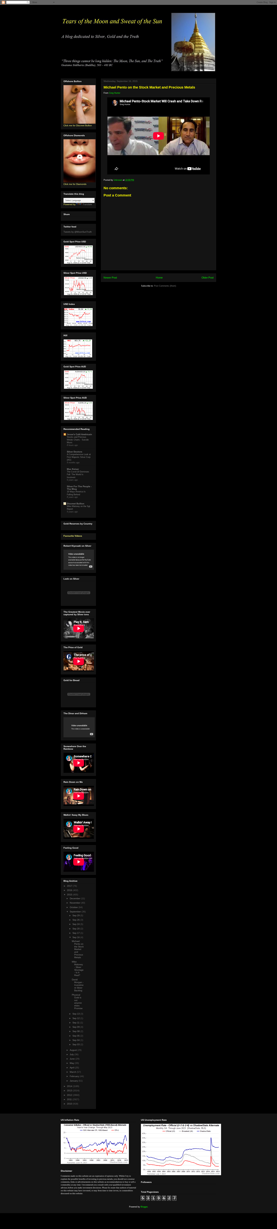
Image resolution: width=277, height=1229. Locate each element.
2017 (70, 886)
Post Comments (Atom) (165, 286)
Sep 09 (76, 1027)
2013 (70, 1090)
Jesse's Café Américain (79, 434)
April (72, 1067)
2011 (69, 1099)
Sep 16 (76, 937)
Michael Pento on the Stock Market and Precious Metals (78, 949)
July (72, 1054)
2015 (70, 894)
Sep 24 (76, 924)
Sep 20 (76, 928)
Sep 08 (76, 1031)
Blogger (144, 1207)
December (75, 898)
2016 (70, 890)
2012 (70, 1095)
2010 (70, 1103)
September (76, 911)
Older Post (207, 277)
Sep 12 (76, 1018)
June (72, 1058)
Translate (87, 204)
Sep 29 (76, 915)
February (75, 1076)
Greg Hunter (114, 93)
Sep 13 (76, 1013)
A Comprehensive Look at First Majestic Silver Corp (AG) (79, 457)
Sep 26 (76, 919)
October (74, 907)
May (72, 1063)
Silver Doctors (74, 451)
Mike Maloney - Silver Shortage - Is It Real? (78, 968)
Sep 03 (76, 1044)
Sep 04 (76, 1040)
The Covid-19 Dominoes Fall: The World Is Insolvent (78, 474)
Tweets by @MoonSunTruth (77, 232)
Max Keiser (73, 469)
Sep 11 (76, 1022)
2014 (70, 1086)
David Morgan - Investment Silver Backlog (78, 985)
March (73, 1072)
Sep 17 (76, 933)
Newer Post (110, 277)
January (74, 1080)
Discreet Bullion (75, 503)
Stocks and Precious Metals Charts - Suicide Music (78, 440)
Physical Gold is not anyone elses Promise (77, 1002)
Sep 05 (76, 1035)
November (75, 902)
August (73, 1050)
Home (159, 277)
